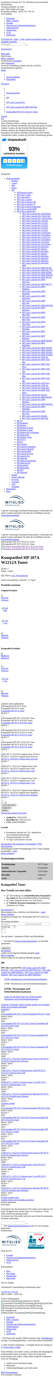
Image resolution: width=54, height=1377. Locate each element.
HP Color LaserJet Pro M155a (34, 395)
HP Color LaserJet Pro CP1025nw (36, 232)
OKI (13, 484)
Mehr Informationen (9, 1372)
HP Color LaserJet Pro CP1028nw (36, 239)
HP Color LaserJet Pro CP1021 (35, 223)
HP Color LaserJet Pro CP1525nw (36, 244)
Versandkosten (47, 1338)
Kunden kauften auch (33, 1005)
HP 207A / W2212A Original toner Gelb (18, 771)
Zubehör (5, 1005)
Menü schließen (7, 58)
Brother (15, 181)
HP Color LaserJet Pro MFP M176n (37, 268)
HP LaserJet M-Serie (25, 449)
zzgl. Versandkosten (19, 575)
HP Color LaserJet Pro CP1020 (35, 221)
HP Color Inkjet (23, 197)
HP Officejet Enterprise (26, 461)
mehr (14, 851)
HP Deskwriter (23, 435)
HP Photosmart (23, 468)
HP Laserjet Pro (23, 456)
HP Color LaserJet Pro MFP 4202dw (37, 350)
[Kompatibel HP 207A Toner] (14, 1014)
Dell (13, 185)
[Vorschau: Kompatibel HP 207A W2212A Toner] (22, 546)
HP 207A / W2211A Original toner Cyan (18, 783)
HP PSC (20, 470)
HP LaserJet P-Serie (25, 454)
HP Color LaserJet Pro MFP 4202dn (37, 348)
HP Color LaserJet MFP (27, 209)
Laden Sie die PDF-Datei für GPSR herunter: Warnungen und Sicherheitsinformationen (23, 998)
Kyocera (15, 479)
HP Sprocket (22, 472)
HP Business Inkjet (25, 192)
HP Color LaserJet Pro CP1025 (35, 230)
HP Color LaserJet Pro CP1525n (35, 242)
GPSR (39, 844)
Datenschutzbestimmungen (26, 941)
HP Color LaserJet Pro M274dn (35, 418)
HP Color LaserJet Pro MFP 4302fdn (37, 355)
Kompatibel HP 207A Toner (12, 711)
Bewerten (22, 813)
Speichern (6, 948)
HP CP (20, 421)
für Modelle (31, 844)
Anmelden (17, 61)
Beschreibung (6, 844)
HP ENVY (21, 439)
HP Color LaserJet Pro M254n (34, 254)
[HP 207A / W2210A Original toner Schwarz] (20, 1059)
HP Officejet (22, 458)
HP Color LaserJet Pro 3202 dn (35, 357)
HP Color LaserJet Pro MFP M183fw (37, 404)
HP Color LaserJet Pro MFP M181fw (37, 275)
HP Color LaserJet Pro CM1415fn (36, 216)
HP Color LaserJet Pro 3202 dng (35, 388)
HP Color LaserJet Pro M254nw (35, 256)
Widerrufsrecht (12, 28)
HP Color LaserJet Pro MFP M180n (37, 272)
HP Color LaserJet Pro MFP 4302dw (37, 352)
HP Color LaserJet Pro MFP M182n (37, 397)
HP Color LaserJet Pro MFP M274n (37, 277)
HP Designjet (22, 423)
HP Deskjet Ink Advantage (28, 432)
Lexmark (15, 482)
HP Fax (20, 442)
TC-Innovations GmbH (10, 1347)
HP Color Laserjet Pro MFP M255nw (25, 970)
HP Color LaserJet (24, 200)
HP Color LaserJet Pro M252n (34, 249)
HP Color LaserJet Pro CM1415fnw (37, 218)
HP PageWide (22, 465)
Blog (8, 491)
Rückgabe (10, 18)
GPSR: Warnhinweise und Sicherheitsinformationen (25, 979)
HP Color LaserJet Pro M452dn (35, 258)
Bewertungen (19, 844)
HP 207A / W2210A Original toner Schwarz (19, 759)
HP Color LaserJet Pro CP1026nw (36, 235)
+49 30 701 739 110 (9, 1292)
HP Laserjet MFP (24, 451)
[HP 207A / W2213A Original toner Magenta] (20, 1094)
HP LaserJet (22, 444)
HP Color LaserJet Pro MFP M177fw (37, 270)
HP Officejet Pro (24, 463)
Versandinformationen (10, 515)
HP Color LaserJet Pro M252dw (35, 247)
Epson (14, 188)
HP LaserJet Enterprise (26, 446)
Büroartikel (11, 489)
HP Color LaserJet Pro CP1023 (35, 228)
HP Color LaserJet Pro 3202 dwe (35, 383)
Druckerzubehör (13, 178)
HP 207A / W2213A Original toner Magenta (19, 795)
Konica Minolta (18, 477)
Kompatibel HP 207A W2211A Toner (16, 735)
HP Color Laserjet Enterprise (29, 207)
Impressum (10, 35)
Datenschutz (11, 30)
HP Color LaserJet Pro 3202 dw (35, 385)
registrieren (9, 63)
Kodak (14, 475)
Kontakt (9, 23)
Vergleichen (6, 808)
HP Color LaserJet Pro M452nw (35, 261)
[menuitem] (27, 24)
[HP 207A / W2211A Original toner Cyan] (19, 1082)
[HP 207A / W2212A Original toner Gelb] (19, 1070)
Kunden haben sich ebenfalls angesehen (25, 1006)
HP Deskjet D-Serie (25, 428)
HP (13, 190)
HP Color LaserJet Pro (26, 211)
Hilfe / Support (12, 21)
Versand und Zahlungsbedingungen (21, 25)
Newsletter (10, 1273)
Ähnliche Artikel (17, 1005)
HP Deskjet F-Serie (25, 430)
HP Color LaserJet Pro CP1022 (35, 225)
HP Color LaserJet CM (26, 202)
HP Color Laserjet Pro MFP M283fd (37, 341)
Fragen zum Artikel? (9, 813)
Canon (14, 183)
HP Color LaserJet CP (26, 204)
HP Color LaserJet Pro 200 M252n (36, 214)
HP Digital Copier (24, 437)
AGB (8, 32)
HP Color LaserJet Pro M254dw (35, 251)
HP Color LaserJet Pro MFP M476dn (37, 305)
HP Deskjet (21, 425)
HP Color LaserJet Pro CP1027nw (36, 237)
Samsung (15, 486)
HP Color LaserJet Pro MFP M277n (37, 284)
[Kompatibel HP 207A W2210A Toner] (18, 1023)
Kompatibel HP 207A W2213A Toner (17, 747)
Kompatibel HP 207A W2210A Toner (17, 723)
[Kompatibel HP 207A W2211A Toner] (18, 1035)
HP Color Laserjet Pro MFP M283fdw (25, 975)
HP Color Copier (24, 195)
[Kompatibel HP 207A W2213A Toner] (18, 1047)
